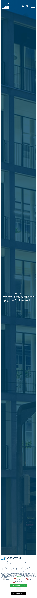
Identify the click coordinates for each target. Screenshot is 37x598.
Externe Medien (19, 581)
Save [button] (18, 588)
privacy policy (19, 576)
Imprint (24, 595)
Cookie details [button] (13, 595)
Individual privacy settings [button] (18, 593)
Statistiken (18, 579)
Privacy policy (19, 595)
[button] (33, 6)
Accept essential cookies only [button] (18, 591)
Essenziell (7, 579)
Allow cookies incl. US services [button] (18, 585)
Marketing (30, 579)
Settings (8, 577)
